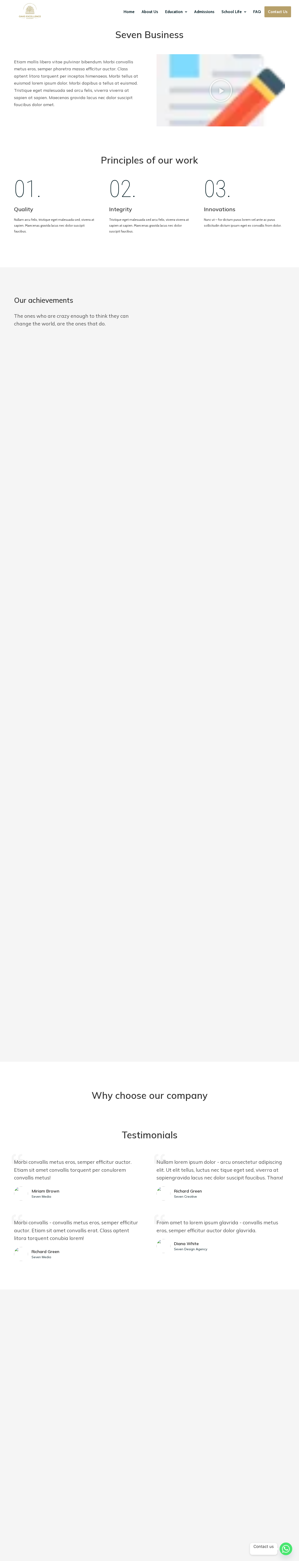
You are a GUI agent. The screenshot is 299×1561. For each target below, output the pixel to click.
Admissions (204, 11)
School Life (231, 11)
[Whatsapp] (286, 1549)
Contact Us (278, 11)
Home (129, 11)
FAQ (257, 11)
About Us (150, 11)
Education (174, 11)
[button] (176, 11)
